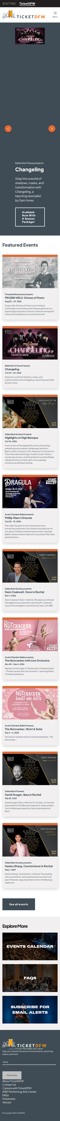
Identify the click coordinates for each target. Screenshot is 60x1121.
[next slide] (52, 129)
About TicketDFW (13, 1081)
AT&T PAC (9, 3)
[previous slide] (8, 129)
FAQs (5, 1095)
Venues (6, 1102)
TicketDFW (27, 3)
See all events (18, 904)
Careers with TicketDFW (17, 1088)
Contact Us (9, 1084)
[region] (30, 129)
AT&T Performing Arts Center (19, 1091)
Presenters (8, 1098)
